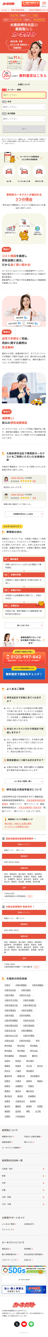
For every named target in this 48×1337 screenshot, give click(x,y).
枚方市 (40, 1066)
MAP (30, 896)
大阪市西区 (26, 990)
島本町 (7, 1106)
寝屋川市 (21, 1076)
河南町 (7, 1116)
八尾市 (18, 1071)
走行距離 (11, 113)
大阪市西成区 (29, 1025)
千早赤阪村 (20, 1116)
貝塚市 (18, 1066)
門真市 (31, 1086)
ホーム (4, 10)
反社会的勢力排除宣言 (33, 1254)
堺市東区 (34, 1046)
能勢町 (29, 1106)
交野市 (7, 1101)
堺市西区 (8, 1051)
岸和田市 (23, 1056)
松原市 (7, 1081)
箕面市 (40, 1081)
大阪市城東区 (25, 1015)
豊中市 (35, 1056)
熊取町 (7, 1111)
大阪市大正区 (25, 995)
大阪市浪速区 (29, 1000)
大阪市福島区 (38, 985)
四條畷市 (32, 1096)
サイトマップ (7, 1230)
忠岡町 (40, 1106)
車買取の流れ (7, 1136)
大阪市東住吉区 (11, 1025)
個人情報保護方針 (9, 1254)
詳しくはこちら (23, 625)
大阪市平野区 (29, 1036)
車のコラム (28, 1142)
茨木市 (7, 1071)
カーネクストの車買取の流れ (16, 827)
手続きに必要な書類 (32, 1136)
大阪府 (13, 478)
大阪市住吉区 (29, 1020)
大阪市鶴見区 (27, 1031)
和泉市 (29, 1081)
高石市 (18, 1091)
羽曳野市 (19, 1086)
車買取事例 (6, 1142)
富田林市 (8, 1076)
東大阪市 (8, 1096)
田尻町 (18, 1111)
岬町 (28, 1111)
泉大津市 (30, 1061)
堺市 (38, 1041)
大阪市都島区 (21, 985)
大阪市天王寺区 (11, 1000)
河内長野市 (35, 1076)
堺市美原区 (9, 1056)
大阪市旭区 (9, 1015)
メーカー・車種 (14, 90)
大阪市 (7, 985)
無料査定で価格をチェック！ (24, 674)
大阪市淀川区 (10, 1031)
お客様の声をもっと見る (23, 514)
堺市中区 (21, 1046)
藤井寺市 (30, 1091)
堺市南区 (21, 1051)
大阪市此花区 (10, 990)
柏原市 (7, 1086)
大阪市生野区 (27, 1010)
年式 (9, 102)
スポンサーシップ (9, 1260)
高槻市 (7, 1066)
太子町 (38, 1111)
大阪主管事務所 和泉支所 (30, 807)
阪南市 (33, 1101)
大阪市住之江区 (11, 1036)
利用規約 (27, 1249)
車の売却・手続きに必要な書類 (17, 824)
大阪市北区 (9, 1041)
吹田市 (18, 1061)
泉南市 (20, 1096)
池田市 (7, 1061)
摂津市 (7, 1091)
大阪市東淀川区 (29, 1005)
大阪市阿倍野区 (11, 1020)
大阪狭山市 (20, 1101)
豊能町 (18, 1106)
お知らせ (27, 1260)
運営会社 (5, 1249)
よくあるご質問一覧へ (23, 781)
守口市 (29, 1066)
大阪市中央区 (25, 1041)
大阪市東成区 (10, 1010)
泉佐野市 (30, 1071)
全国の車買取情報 (17, 10)
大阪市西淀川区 (11, 1005)
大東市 (18, 1081)
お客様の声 (28, 1224)
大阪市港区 (9, 995)
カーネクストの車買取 (11, 1148)
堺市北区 (20, 478)
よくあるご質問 (8, 1224)
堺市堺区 (8, 1046)
